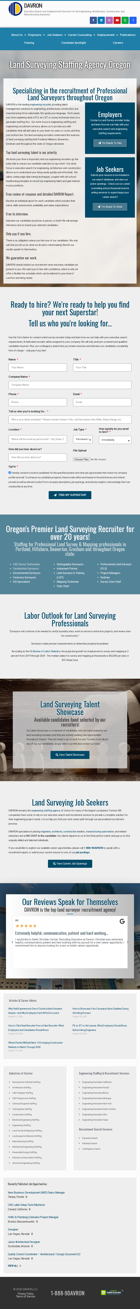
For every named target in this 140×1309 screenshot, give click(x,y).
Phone (13, 394)
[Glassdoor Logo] (125, 20)
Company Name (18, 376)
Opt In (12, 466)
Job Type (79, 429)
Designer (13, 1229)
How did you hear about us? (25, 449)
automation (108, 831)
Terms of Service (25, 1296)
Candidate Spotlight (73, 42)
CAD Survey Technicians (26, 564)
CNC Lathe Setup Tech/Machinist (26, 1205)
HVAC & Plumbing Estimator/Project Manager (33, 1217)
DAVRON (33, 5)
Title (76, 359)
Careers (118, 42)
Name (12, 359)
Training (29, 42)
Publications (128, 35)
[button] (12, 942)
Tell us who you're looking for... (28, 411)
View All (13, 1265)
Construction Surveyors (26, 568)
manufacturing (93, 831)
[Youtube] (117, 20)
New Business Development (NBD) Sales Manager (36, 1192)
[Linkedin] (101, 20)
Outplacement (106, 35)
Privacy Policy (25, 1293)
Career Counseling (80, 35)
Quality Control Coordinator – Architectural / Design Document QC (44, 1254)
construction (70, 831)
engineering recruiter (40, 104)
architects (57, 831)
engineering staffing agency (45, 810)
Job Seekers (55, 35)
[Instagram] (109, 20)
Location (14, 429)
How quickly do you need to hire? (114, 430)
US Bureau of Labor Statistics (45, 651)
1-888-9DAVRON (93, 847)
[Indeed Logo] (133, 20)
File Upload (79, 450)
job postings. (83, 852)
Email (76, 394)
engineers (46, 831)
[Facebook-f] (93, 20)
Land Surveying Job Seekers (70, 802)
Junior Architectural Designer (24, 1242)
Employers (34, 35)
